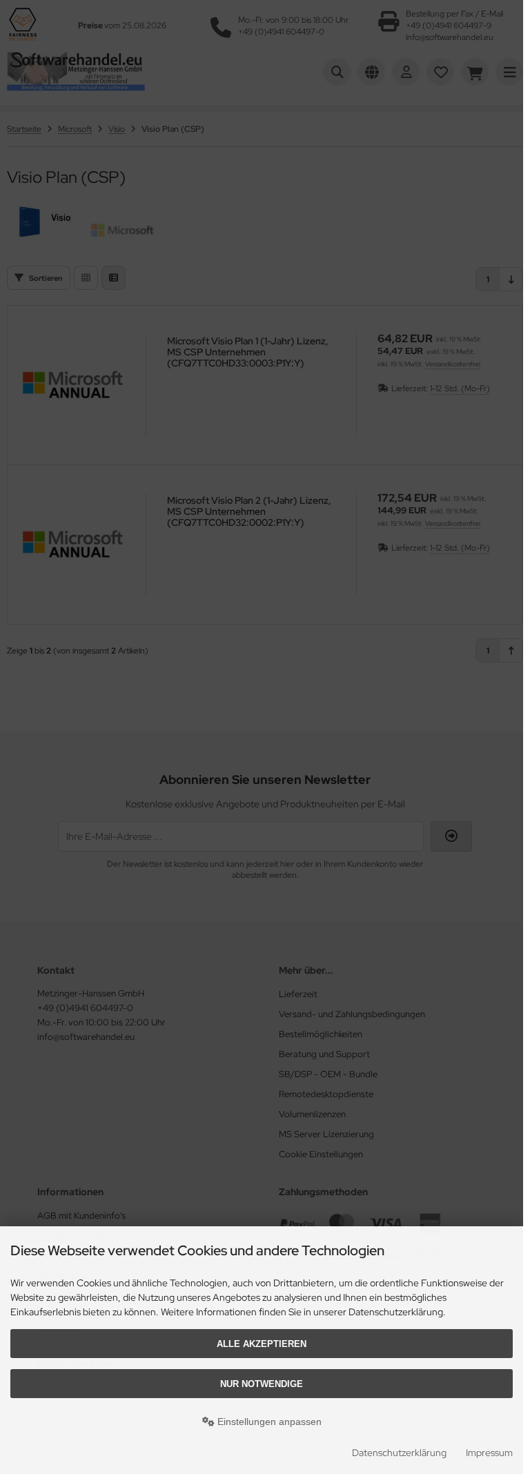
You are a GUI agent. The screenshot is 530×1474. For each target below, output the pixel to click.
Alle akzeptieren (261, 1344)
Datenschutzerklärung (399, 1452)
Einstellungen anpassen (268, 1421)
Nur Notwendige (261, 1384)
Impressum (489, 1452)
